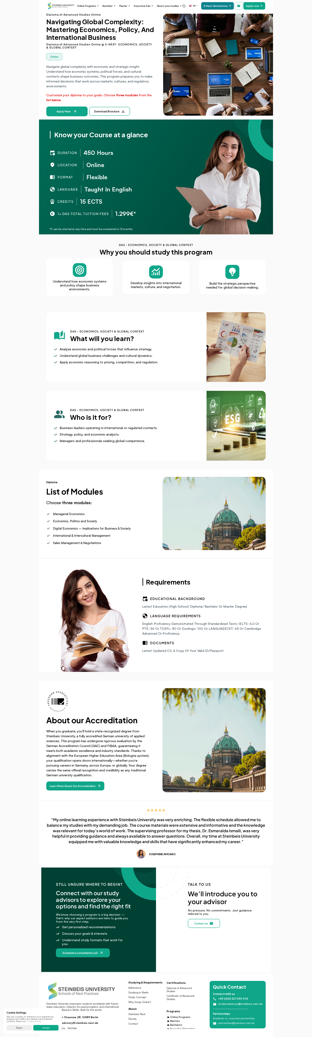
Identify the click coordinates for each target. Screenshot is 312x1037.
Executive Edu (142, 5)
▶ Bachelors (175, 1024)
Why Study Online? (139, 1002)
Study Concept (137, 997)
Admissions (134, 987)
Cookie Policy (33, 1021)
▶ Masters (174, 1021)
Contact (133, 1023)
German (72, 1028)
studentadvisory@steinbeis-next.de (240, 1003)
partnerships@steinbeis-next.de (236, 1023)
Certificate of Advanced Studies (181, 997)
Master (123, 5)
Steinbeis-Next (136, 1014)
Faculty (132, 1018)
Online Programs (86, 5)
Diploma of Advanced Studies (179, 989)
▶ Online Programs (179, 1017)
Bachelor (107, 5)
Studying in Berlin (138, 992)
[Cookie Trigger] (184, 6)
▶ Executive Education (181, 1028)
